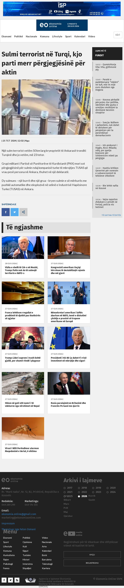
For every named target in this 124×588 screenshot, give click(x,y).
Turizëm (27, 555)
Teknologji (47, 564)
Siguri (25, 551)
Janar (66, 496)
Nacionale (31, 36)
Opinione (27, 542)
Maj (66, 512)
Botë (44, 555)
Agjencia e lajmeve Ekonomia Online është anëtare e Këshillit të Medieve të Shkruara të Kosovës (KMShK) (57, 583)
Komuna (44, 36)
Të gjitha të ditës (111, 215)
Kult (25, 546)
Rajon (6, 559)
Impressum (8, 523)
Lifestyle (57, 36)
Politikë (18, 36)
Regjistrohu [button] (92, 563)
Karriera (46, 568)
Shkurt (67, 500)
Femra (6, 568)
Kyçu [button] (92, 554)
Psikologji (8, 564)
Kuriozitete (9, 555)
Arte (44, 546)
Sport (68, 36)
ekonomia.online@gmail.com (19, 514)
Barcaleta (47, 559)
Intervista (28, 564)
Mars (66, 504)
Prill (66, 508)
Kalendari (79, 36)
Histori (26, 559)
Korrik (91, 496)
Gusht (91, 500)
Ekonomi (6, 36)
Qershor (68, 516)
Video (91, 36)
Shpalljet (27, 568)
